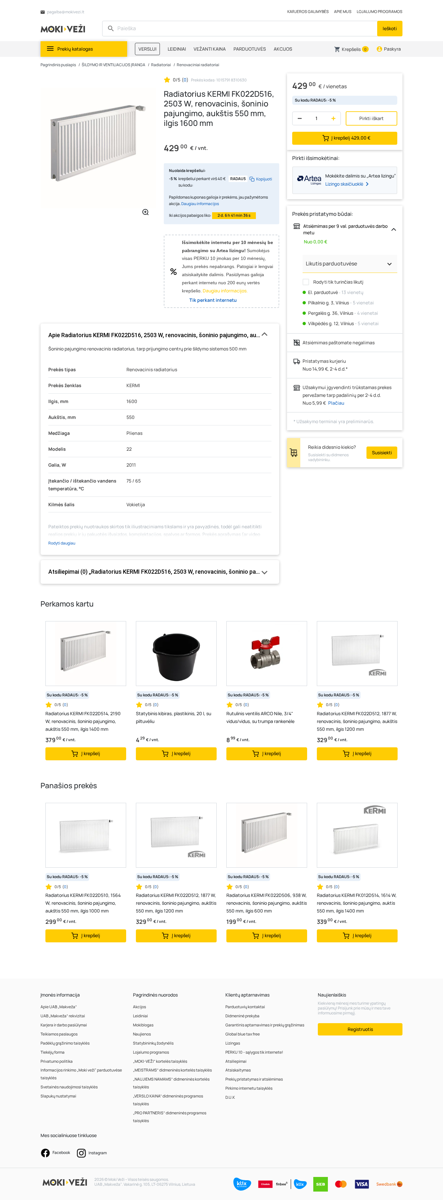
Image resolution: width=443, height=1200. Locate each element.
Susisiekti (382, 452)
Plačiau (336, 403)
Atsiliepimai (235, 1061)
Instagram (97, 1153)
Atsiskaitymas (238, 1070)
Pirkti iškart (371, 118)
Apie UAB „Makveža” (59, 1007)
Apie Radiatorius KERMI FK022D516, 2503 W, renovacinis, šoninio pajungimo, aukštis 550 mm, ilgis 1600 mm (159, 335)
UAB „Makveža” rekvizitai (63, 1016)
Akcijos (139, 1007)
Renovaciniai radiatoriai (198, 64)
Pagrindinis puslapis (58, 64)
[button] (351, 49)
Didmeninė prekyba (242, 1016)
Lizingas (232, 1043)
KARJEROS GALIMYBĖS (308, 11)
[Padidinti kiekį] (335, 118)
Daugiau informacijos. (225, 291)
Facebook (61, 1152)
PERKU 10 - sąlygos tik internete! (254, 1052)
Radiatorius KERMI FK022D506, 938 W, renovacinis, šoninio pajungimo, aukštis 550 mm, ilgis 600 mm (266, 903)
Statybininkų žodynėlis (153, 1043)
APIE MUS (343, 11)
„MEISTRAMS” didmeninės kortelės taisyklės (172, 1070)
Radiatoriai (161, 64)
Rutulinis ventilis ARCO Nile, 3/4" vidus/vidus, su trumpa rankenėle (260, 717)
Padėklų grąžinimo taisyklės (65, 1043)
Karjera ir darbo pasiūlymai (64, 1025)
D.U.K (230, 1097)
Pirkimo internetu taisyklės (248, 1088)
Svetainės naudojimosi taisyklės (69, 1087)
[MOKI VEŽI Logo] (64, 28)
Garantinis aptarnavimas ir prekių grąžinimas (264, 1025)
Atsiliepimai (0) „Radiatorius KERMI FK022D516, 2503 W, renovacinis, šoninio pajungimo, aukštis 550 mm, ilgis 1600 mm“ (159, 571)
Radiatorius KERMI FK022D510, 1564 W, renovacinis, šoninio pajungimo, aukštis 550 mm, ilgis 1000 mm (83, 903)
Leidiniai (140, 1016)
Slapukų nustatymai (58, 1096)
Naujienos (142, 1034)
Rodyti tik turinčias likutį (337, 282)
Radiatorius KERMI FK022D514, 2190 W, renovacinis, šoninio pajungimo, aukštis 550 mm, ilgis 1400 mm (83, 721)
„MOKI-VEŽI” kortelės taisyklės (160, 1061)
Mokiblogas (143, 1025)
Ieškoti (390, 28)
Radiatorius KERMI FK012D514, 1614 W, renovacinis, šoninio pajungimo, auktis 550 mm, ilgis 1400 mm (357, 903)
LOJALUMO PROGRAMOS (379, 11)
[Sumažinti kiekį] (298, 118)
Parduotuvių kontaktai (245, 1007)
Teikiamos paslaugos (59, 1034)
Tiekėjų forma (53, 1052)
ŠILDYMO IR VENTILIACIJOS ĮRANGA (113, 64)
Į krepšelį (350, 138)
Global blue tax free (242, 1034)
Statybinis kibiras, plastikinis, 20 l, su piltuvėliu (173, 717)
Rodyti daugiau (61, 543)
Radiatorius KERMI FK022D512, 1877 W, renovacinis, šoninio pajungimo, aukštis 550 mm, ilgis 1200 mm (357, 721)
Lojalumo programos (151, 1052)
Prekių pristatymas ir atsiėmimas (254, 1079)
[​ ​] (240, 28)
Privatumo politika (57, 1061)
